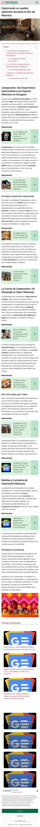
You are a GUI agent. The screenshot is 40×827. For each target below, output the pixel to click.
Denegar (20, 816)
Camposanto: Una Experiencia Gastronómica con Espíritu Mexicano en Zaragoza (19, 53)
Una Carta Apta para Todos (20, 70)
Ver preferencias (20, 821)
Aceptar (20, 811)
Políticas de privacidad (25, 825)
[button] (37, 791)
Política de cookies (13, 825)
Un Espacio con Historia (18, 78)
